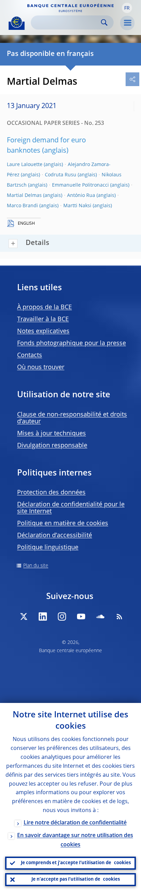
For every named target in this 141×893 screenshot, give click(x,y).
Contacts (29, 355)
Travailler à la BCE (43, 319)
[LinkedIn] (43, 616)
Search (104, 22)
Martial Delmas (24, 195)
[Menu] (127, 23)
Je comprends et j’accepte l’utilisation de (76, 863)
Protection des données (51, 493)
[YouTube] (81, 616)
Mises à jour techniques (51, 434)
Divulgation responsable (52, 446)
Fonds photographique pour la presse (71, 343)
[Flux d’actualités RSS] (119, 616)
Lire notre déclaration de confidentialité (75, 823)
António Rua (81, 195)
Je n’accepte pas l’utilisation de (75, 879)
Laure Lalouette (24, 164)
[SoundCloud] (100, 616)
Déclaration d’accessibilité (54, 535)
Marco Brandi (22, 205)
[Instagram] (62, 616)
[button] (127, 8)
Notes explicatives (43, 331)
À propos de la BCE (44, 307)
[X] (23, 616)
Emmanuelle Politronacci (80, 185)
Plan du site (35, 565)
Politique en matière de (62, 523)
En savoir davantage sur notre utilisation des (75, 840)
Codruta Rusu (60, 175)
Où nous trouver (40, 367)
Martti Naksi (77, 205)
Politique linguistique (47, 547)
